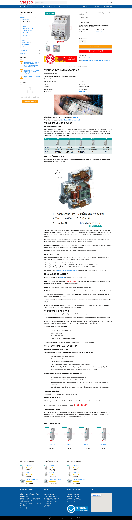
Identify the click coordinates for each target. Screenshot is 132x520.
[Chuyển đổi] (39, 17)
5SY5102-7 (52, 444)
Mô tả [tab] (70, 66)
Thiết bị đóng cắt (25, 19)
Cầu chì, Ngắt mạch (27, 30)
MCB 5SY (97, 60)
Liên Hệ (66, 7)
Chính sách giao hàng (73, 496)
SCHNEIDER (23, 50)
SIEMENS (22, 17)
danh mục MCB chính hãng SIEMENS (67, 270)
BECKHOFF (23, 53)
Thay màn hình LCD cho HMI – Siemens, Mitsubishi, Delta (32, 77)
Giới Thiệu (30, 7)
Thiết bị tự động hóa (26, 38)
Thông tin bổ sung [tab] (77, 66)
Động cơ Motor (25, 44)
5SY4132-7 (86, 444)
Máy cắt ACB (26, 26)
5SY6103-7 (104, 444)
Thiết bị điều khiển (26, 36)
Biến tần (24, 40)
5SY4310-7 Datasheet (101, 32)
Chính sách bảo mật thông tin (75, 502)
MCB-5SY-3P (108, 60)
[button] (107, 2)
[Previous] (47, 27)
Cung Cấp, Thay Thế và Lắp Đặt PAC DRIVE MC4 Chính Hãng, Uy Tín (31, 71)
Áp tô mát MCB (26, 21)
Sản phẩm (88, 13)
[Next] (74, 27)
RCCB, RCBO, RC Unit (28, 28)
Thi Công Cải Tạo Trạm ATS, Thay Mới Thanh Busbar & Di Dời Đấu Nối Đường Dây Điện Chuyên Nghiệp (31, 64)
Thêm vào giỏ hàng (95, 47)
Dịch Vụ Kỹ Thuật (47, 7)
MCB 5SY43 (102, 60)
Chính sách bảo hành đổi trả (74, 500)
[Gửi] (65, 2)
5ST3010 (75, 117)
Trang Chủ (23, 7)
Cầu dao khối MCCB (27, 24)
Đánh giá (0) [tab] (84, 66)
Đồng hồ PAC (26, 33)
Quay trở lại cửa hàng (30, 101)
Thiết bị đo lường (25, 47)
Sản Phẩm (37, 7)
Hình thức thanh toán (73, 498)
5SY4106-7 (69, 444)
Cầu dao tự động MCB (86, 60)
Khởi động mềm (25, 42)
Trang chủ (81, 13)
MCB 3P (92, 60)
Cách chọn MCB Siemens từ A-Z (70, 120)
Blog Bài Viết (57, 7)
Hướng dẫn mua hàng (73, 494)
